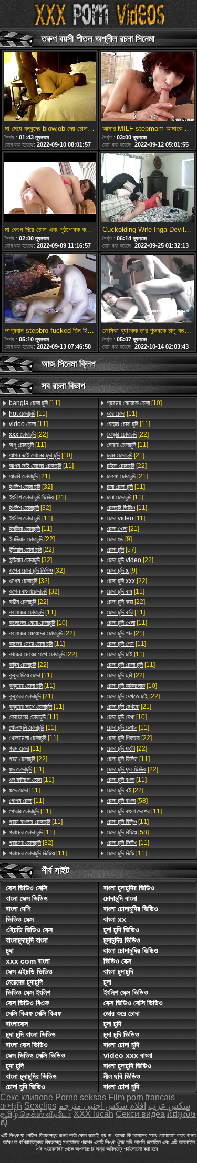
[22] (28, 434)
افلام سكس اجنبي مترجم (102, 1105)
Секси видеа (140, 1114)
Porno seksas (80, 1097)
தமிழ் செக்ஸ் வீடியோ (35, 1114)
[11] (34, 403)
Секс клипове (26, 1097)
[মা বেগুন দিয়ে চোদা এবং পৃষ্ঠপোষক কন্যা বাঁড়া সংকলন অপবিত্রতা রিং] (50, 188)
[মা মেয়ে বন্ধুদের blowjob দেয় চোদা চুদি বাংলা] (50, 87)
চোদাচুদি (11, 1105)
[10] (40, 455)
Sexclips (40, 1105)
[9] (119, 539)
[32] (31, 486)
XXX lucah (93, 1114)
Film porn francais (141, 1097)
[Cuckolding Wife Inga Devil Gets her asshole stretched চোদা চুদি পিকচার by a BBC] (147, 188)
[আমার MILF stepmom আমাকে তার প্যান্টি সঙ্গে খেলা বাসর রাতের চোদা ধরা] (147, 87)
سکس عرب (169, 1105)
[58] (127, 800)
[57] (121, 549)
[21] (29, 476)
